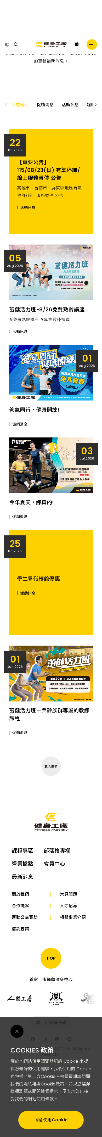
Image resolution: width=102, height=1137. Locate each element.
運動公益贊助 (25, 917)
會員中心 (54, 863)
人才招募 (68, 906)
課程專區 (22, 850)
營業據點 (22, 863)
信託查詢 (20, 929)
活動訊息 (70, 105)
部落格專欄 (57, 850)
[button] (96, 105)
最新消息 (22, 877)
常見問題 (68, 894)
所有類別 (20, 105)
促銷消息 (45, 105)
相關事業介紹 (73, 917)
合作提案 (20, 906)
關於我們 (20, 894)
